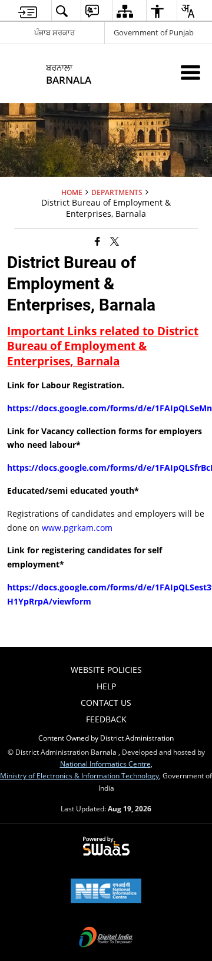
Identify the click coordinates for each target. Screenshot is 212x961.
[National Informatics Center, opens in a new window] (106, 892)
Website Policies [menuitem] (106, 669)
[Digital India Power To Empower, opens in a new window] (106, 938)
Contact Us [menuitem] (106, 702)
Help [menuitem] (106, 686)
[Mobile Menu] (190, 72)
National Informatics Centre (105, 763)
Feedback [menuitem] (106, 719)
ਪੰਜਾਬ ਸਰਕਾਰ (54, 32)
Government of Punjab (154, 32)
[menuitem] (27, 11)
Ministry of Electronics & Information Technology (79, 775)
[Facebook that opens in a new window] (97, 240)
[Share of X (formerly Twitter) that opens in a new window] (114, 240)
